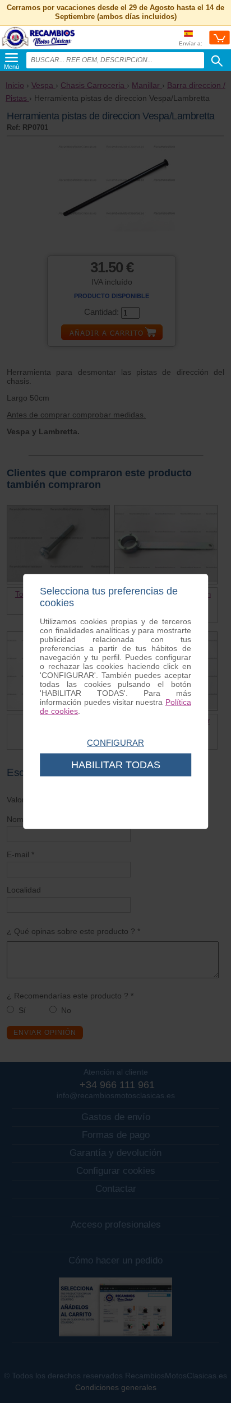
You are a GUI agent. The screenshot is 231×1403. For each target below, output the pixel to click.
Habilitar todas (115, 764)
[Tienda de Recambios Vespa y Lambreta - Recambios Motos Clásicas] (39, 48)
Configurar (115, 742)
